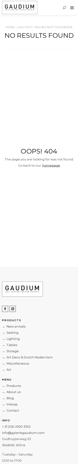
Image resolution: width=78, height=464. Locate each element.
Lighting (11, 339)
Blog (8, 398)
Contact (10, 410)
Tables (9, 345)
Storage (10, 351)
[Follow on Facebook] (5, 309)
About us (11, 392)
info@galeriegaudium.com (23, 433)
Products (11, 386)
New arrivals (14, 326)
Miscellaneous (15, 363)
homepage (51, 165)
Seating (10, 332)
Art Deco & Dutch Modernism (27, 357)
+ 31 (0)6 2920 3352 (16, 426)
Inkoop (10, 404)
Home (10, 27)
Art (6, 369)
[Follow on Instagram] (13, 309)
